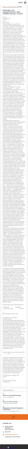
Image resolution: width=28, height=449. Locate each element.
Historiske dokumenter (11, 6)
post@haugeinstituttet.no (11, 434)
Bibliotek (4, 6)
